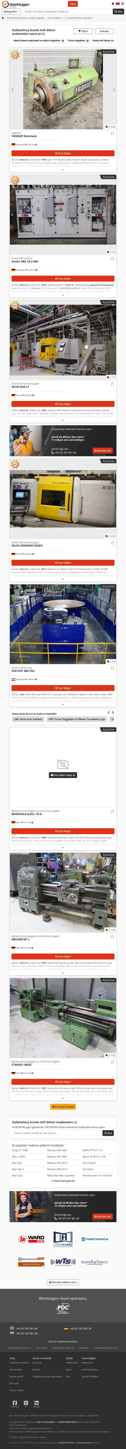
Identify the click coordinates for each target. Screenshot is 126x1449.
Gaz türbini (42, 1347)
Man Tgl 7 (17, 1175)
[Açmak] (63, 169)
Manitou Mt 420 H (57, 1163)
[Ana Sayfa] (3, 18)
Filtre (84, 31)
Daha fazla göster (64, 1181)
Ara (119, 11)
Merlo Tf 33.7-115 (92, 1150)
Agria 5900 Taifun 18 (63, 1347)
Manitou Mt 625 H (57, 1169)
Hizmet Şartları (84, 1442)
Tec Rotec (88, 1169)
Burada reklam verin (64, 1282)
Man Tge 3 (18, 1169)
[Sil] (62, 41)
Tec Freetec (89, 1163)
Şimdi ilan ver (102, 450)
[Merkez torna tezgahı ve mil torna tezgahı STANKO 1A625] (63, 1018)
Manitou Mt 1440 (57, 1150)
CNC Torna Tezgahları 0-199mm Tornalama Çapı (77, 719)
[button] (122, 4)
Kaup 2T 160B (20, 1150)
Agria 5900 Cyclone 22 (19, 1347)
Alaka (105, 31)
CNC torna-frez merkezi (28, 719)
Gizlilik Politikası (66, 1442)
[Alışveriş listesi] (113, 4)
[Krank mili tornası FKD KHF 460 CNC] (63, 624)
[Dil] (118, 4)
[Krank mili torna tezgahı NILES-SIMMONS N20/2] (63, 499)
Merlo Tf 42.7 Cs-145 (94, 1156)
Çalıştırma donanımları (106, 1347)
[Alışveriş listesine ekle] (112, 133)
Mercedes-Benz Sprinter (61, 1175)
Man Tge (17, 1163)
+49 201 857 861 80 (26, 1328)
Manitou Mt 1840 (57, 1156)
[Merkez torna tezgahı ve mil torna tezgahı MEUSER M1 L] (63, 893)
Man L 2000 (18, 1156)
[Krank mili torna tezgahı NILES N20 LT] (63, 340)
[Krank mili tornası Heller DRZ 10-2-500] (63, 215)
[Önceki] (12, 89)
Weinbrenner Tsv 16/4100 (97, 1175)
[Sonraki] (113, 89)
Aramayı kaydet (64, 1106)
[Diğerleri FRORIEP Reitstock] (63, 89)
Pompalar (84, 1347)
